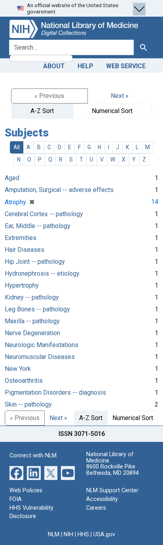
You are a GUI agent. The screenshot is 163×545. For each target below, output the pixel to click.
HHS (83, 534)
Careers (96, 508)
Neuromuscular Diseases (40, 357)
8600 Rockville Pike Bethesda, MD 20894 (112, 469)
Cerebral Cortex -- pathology (44, 214)
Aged (12, 178)
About (54, 66)
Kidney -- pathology (32, 297)
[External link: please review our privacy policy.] (16, 472)
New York (18, 368)
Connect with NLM (33, 455)
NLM (53, 534)
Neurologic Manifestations (41, 345)
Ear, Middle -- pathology (37, 226)
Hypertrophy (22, 285)
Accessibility (102, 499)
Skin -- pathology (28, 404)
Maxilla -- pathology (32, 321)
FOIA (15, 499)
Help (85, 66)
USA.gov (104, 534)
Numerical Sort (112, 111)
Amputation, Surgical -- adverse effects (59, 190)
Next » (120, 96)
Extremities (20, 238)
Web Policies (25, 490)
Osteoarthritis (24, 380)
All (16, 147)
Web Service (126, 66)
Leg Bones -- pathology (37, 309)
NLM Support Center (112, 490)
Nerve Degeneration (32, 333)
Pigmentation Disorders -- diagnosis (55, 392)
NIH (68, 534)
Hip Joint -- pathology (35, 261)
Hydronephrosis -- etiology (42, 273)
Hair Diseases (24, 249)
